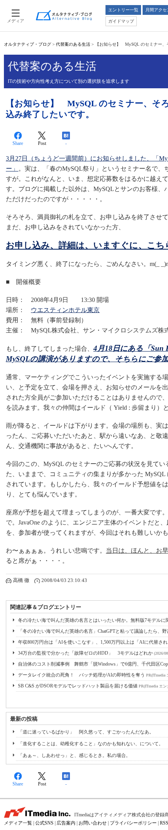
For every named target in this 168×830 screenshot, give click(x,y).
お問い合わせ (93, 823)
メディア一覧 (18, 823)
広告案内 (66, 823)
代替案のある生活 (73, 44)
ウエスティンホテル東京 (65, 310)
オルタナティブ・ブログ (27, 44)
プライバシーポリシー (133, 823)
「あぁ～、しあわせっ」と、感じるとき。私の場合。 (74, 755)
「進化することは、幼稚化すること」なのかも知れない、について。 (90, 743)
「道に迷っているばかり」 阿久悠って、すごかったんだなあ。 (86, 732)
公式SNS (44, 823)
